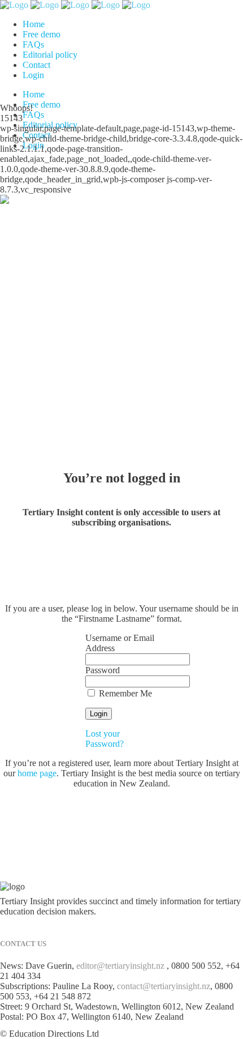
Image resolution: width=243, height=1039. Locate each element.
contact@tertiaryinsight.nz (163, 986)
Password (102, 670)
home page (37, 773)
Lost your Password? (104, 739)
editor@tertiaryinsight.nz (120, 965)
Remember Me (124, 693)
